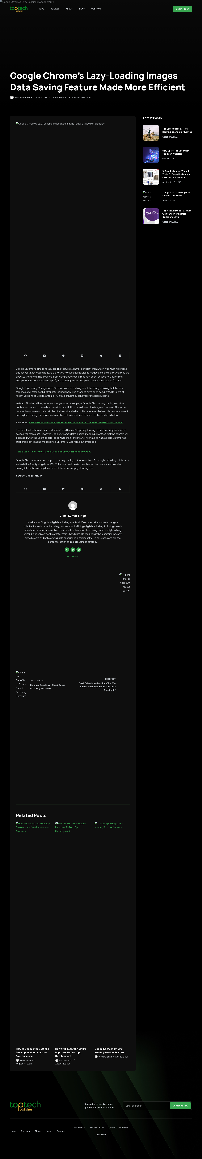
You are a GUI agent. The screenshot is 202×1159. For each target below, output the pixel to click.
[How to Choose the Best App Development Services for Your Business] (33, 933)
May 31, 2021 (168, 158)
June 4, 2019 (168, 200)
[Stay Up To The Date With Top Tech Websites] (151, 155)
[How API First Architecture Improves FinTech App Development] (72, 933)
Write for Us (79, 1127)
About (69, 9)
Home (41, 9)
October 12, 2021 (170, 221)
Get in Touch (182, 8)
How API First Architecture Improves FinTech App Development (70, 1052)
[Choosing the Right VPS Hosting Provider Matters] (112, 933)
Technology (57, 97)
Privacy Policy (97, 1127)
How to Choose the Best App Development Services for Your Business (32, 1052)
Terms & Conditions (118, 1127)
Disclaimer (101, 1134)
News (82, 9)
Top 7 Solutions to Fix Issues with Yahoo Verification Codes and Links (176, 213)
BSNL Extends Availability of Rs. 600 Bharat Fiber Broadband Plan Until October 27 (76, 422)
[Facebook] (25, 355)
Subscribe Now (180, 1105)
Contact (96, 9)
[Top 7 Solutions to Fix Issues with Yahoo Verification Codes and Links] (151, 216)
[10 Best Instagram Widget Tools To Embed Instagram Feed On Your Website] (151, 177)
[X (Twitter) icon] (78, 549)
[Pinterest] (63, 355)
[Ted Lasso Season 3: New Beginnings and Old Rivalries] (151, 133)
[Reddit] (101, 355)
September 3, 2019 (171, 182)
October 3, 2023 (170, 136)
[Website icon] (73, 549)
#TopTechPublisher (75, 97)
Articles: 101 (72, 556)
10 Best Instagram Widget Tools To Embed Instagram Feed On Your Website (176, 174)
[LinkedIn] (82, 355)
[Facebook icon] (67, 549)
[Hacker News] (120, 355)
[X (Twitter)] (44, 355)
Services (55, 9)
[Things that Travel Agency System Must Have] (151, 196)
